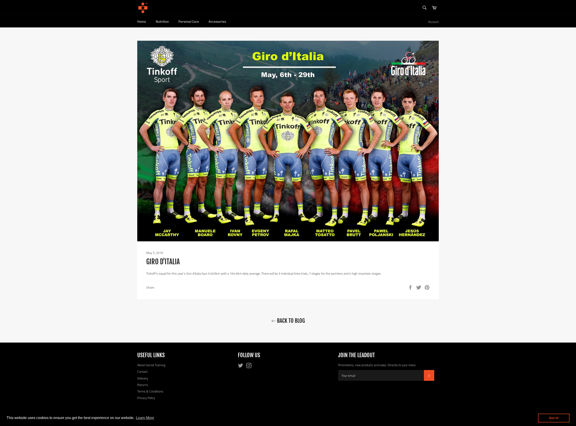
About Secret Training (151, 365)
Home (141, 21)
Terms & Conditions (150, 391)
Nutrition (162, 21)
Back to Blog (290, 320)
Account (433, 21)
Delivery (142, 378)
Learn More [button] (145, 418)
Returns (142, 384)
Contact (142, 371)
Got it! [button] (554, 418)
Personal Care (188, 21)
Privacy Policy (146, 397)
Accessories (217, 21)
